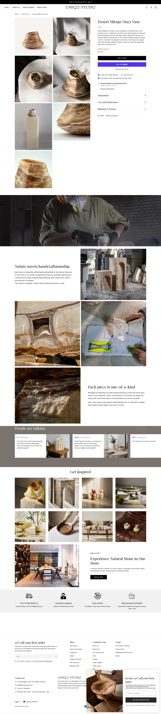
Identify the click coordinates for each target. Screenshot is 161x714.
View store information (107, 89)
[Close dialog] (156, 672)
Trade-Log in (97, 666)
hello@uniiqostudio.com (25, 685)
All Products (25, 14)
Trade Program (97, 663)
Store (94, 656)
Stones (95, 659)
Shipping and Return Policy (123, 652)
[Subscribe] (56, 656)
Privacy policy (119, 649)
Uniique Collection (75, 659)
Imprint (117, 656)
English (17, 702)
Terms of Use (38, 661)
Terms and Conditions (122, 646)
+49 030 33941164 (23, 688)
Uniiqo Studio (24, 706)
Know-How (96, 649)
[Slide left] (138, 428)
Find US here (98, 577)
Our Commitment (98, 652)
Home (16, 14)
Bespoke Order (74, 666)
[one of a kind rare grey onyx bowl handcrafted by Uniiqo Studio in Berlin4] (130, 493)
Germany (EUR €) (31, 702)
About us (95, 646)
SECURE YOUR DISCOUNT (141, 700)
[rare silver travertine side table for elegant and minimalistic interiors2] (63, 493)
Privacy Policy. (48, 661)
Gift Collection (74, 663)
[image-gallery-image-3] (97, 493)
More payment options (121, 69)
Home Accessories (76, 649)
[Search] (147, 7)
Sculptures (73, 652)
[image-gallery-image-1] (30, 493)
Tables (72, 656)
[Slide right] (144, 428)
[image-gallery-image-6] (63, 526)
